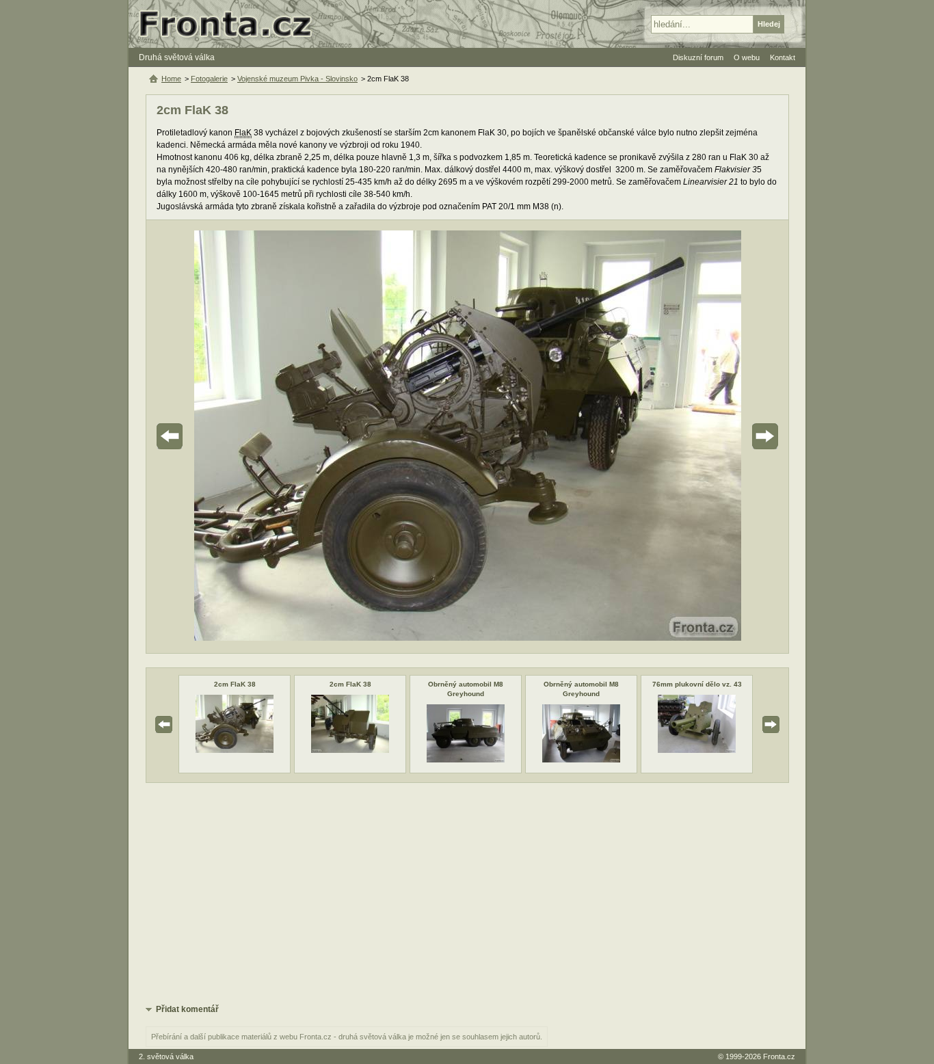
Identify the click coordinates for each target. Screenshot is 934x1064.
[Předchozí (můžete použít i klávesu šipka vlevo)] (208, 436)
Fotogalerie (209, 79)
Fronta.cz (779, 1056)
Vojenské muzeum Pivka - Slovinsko (297, 79)
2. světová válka (166, 1056)
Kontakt (782, 57)
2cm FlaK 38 (235, 684)
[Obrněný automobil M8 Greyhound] (466, 760)
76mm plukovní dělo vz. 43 (697, 684)
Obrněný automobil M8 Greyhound (465, 688)
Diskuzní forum (698, 57)
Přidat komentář (187, 1009)
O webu (747, 57)
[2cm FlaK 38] (234, 750)
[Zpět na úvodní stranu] (231, 24)
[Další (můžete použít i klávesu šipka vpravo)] (727, 436)
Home (171, 79)
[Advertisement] (467, 892)
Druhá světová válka (177, 57)
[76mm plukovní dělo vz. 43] (697, 750)
